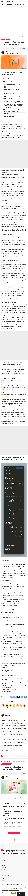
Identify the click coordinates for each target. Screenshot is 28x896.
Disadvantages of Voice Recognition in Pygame (12, 90)
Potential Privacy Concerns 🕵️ (13, 96)
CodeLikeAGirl (7, 51)
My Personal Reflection (9, 98)
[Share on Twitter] (7, 48)
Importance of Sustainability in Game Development (13, 812)
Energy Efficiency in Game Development (13, 815)
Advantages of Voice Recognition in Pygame (14, 81)
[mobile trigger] (2, 1)
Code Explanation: (10, 116)
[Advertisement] (14, 20)
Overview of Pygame (10, 809)
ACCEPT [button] (13, 892)
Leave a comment (22, 755)
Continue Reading (14, 833)
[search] (18, 1)
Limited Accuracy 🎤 (10, 93)
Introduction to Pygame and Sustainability (14, 806)
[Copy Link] (12, 48)
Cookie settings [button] (6, 892)
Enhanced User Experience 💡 (13, 87)
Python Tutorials (6, 39)
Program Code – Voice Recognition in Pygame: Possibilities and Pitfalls (12, 110)
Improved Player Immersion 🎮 (13, 84)
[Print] (14, 48)
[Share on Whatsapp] (9, 48)
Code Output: (9, 113)
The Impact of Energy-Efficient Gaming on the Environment (14, 819)
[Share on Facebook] (5, 48)
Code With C (9, 1)
